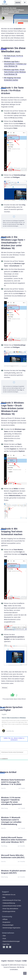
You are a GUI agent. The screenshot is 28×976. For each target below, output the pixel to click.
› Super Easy (5, 944)
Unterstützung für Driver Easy (12, 900)
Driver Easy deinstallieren (10, 908)
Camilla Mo (10, 731)
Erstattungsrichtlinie (9, 911)
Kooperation (6, 922)
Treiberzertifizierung (9, 903)
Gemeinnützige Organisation (11, 928)
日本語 (24, 961)
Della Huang (4, 808)
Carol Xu (3, 788)
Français (18, 961)
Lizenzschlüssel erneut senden (12, 906)
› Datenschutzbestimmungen (11, 941)
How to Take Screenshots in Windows (14, 718)
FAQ (4, 897)
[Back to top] (25, 973)
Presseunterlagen (8, 925)
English (4, 961)
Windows (4, 687)
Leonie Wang (8, 17)
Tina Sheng (4, 846)
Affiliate (5, 919)
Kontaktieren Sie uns (9, 894)
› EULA (4, 938)
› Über (4, 936)
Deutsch (11, 961)
